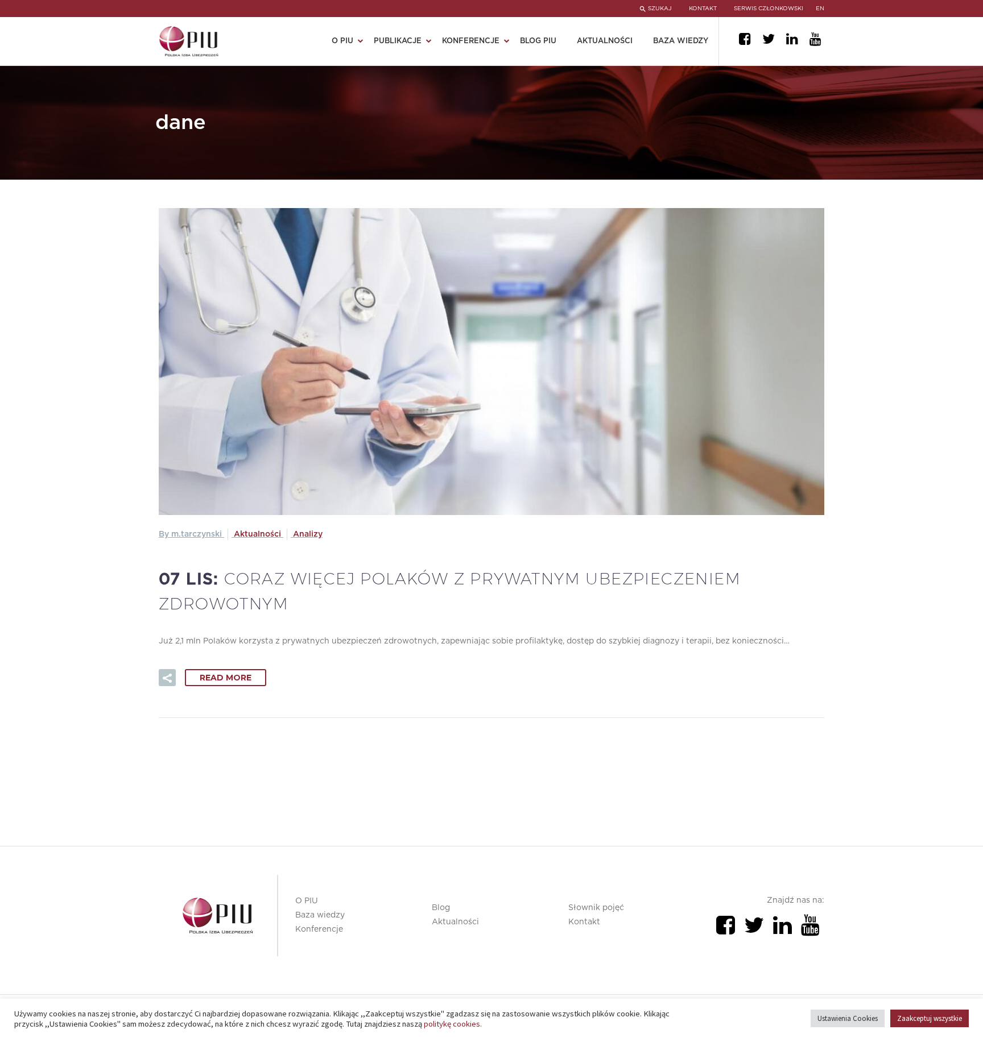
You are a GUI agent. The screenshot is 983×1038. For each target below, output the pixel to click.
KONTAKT (703, 8)
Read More (225, 677)
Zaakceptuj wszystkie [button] (929, 1018)
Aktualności (605, 41)
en (820, 8)
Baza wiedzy (680, 41)
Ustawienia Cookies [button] (847, 1018)
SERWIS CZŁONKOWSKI (768, 8)
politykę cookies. (453, 1024)
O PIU (306, 901)
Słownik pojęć (596, 908)
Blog (441, 908)
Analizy (308, 534)
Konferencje (319, 929)
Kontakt (584, 922)
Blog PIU (538, 41)
